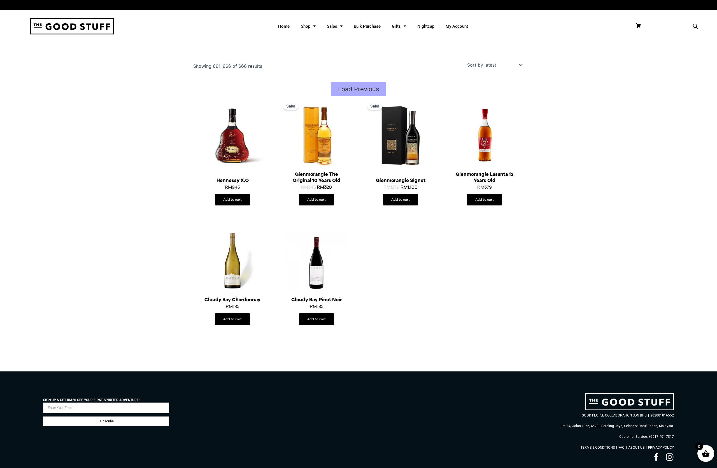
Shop (305, 26)
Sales (332, 26)
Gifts (396, 26)
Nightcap (425, 26)
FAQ (621, 448)
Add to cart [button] (232, 199)
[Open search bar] (695, 26)
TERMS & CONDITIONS (598, 448)
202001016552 (662, 415)
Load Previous (358, 89)
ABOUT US (636, 448)
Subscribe (106, 421)
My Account (457, 26)
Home (284, 26)
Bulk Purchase (367, 26)
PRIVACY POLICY (661, 448)
